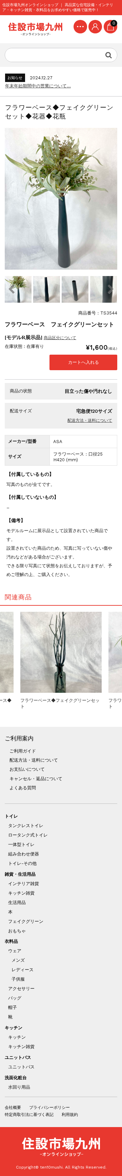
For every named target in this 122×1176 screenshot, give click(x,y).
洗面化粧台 (16, 1077)
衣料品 (11, 941)
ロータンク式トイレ (28, 835)
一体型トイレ (21, 844)
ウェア (14, 950)
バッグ (14, 998)
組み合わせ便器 (23, 853)
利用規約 (70, 1114)
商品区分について (60, 337)
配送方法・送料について (89, 420)
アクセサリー (21, 988)
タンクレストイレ (25, 825)
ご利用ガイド (22, 751)
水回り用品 (19, 1087)
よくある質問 (22, 787)
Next (110, 289)
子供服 (18, 979)
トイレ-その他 (22, 863)
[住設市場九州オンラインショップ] (35, 29)
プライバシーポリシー (49, 1107)
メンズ (18, 960)
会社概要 (13, 1107)
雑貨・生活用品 (20, 874)
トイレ (11, 816)
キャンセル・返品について (35, 778)
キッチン (13, 1027)
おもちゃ (17, 930)
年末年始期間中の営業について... (38, 85)
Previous (11, 289)
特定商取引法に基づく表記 (29, 1114)
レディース (23, 969)
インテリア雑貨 (23, 883)
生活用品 (17, 902)
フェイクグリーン (25, 921)
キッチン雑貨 (21, 893)
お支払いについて (27, 769)
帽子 (12, 1007)
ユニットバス (18, 1057)
